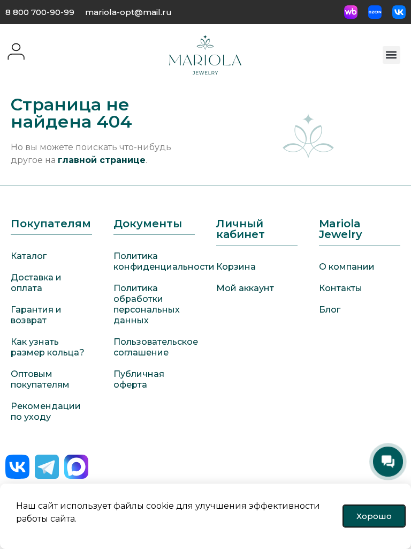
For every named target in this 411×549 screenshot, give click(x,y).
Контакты (340, 288)
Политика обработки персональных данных (146, 304)
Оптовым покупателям (40, 379)
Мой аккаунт (245, 288)
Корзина (236, 267)
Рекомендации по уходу (46, 411)
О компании (347, 267)
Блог (329, 310)
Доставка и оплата (36, 282)
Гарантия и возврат (36, 315)
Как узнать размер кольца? (48, 347)
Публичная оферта (138, 379)
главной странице (102, 160)
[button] (391, 55)
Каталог (29, 256)
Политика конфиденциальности (154, 261)
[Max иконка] (76, 467)
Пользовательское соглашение (154, 347)
